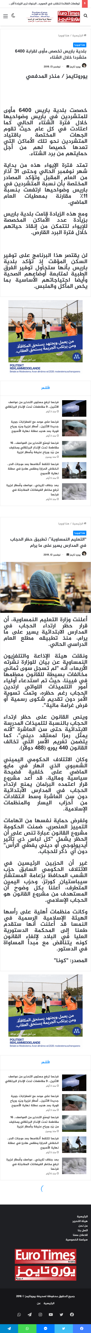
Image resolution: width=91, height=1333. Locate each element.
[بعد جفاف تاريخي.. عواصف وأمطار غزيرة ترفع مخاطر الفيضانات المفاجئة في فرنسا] (74, 491)
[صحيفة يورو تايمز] (49, 16)
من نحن (83, 1225)
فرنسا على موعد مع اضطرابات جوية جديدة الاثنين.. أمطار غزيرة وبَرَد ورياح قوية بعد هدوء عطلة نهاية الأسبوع (34, 426)
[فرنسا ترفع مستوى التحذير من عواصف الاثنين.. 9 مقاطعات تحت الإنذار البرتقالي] (74, 408)
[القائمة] (5, 18)
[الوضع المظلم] (13, 18)
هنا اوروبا (63, 35)
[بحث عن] (85, 18)
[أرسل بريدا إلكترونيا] (67, 67)
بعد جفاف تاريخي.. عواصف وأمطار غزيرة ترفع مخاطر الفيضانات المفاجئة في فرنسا (32, 490)
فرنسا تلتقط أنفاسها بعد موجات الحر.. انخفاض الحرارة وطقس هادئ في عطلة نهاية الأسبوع (33, 469)
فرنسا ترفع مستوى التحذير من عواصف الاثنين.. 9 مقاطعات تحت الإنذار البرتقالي (32, 404)
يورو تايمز (75, 67)
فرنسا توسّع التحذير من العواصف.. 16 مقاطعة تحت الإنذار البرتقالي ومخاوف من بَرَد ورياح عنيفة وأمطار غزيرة (34, 448)
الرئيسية (78, 35)
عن (39, 1303)
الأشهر (45, 388)
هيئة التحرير (80, 1221)
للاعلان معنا (80, 1235)
